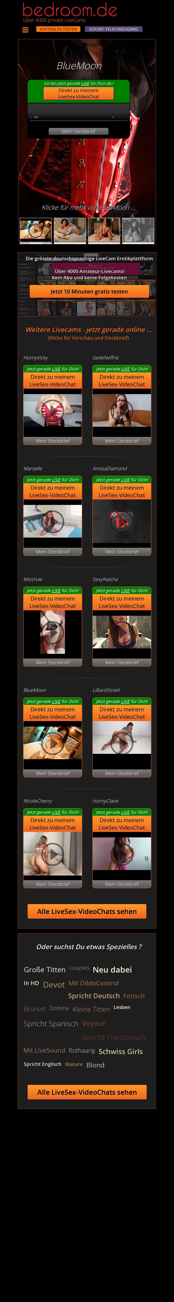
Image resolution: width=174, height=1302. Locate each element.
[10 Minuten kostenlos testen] (31, 27)
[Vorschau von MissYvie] (53, 652)
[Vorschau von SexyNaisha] (122, 652)
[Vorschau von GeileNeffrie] (122, 430)
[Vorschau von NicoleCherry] (53, 873)
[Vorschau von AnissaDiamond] (122, 541)
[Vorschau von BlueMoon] (53, 763)
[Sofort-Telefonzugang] (33, 27)
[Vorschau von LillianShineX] (122, 744)
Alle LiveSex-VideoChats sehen (87, 911)
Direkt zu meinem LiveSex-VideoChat (78, 93)
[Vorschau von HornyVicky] (53, 430)
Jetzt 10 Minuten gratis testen (89, 291)
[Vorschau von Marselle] (53, 541)
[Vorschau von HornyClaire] (122, 873)
